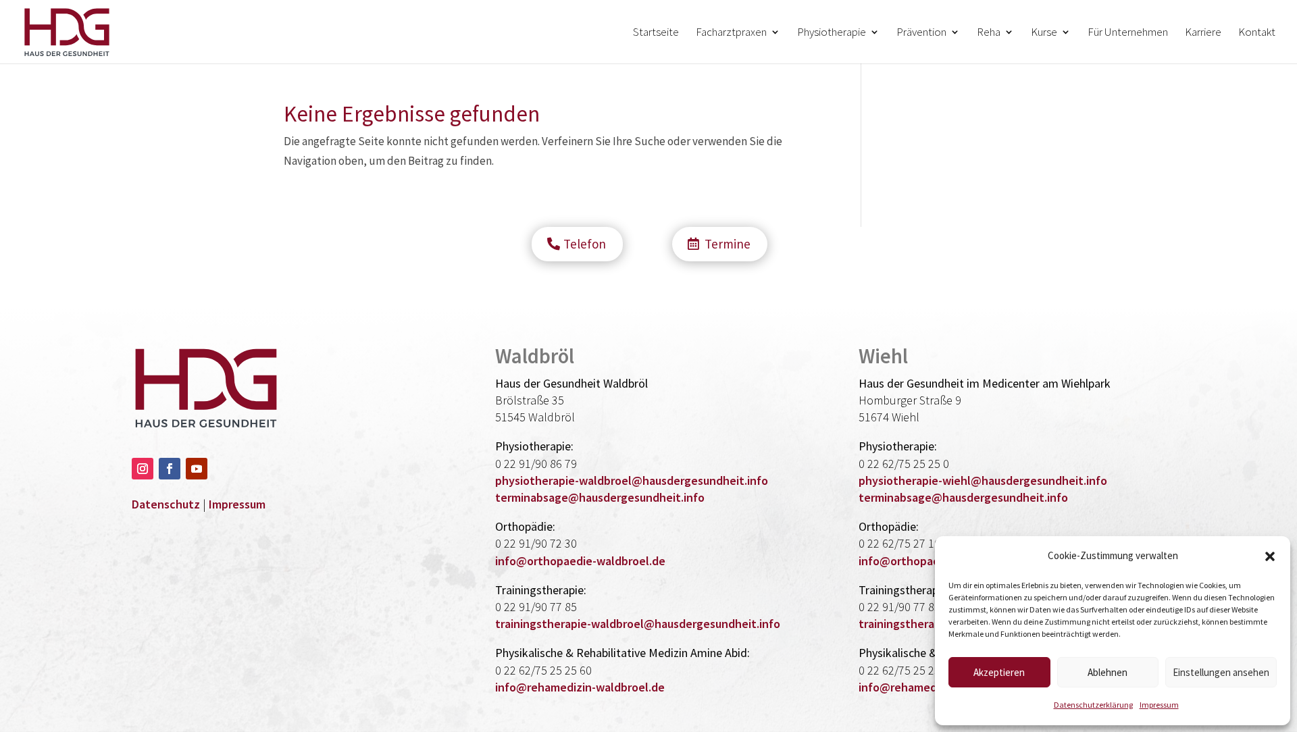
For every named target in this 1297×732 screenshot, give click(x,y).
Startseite (656, 33)
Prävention (921, 33)
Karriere (1203, 33)
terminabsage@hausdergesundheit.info (600, 497)
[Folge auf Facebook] (169, 468)
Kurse (1044, 33)
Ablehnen (1107, 672)
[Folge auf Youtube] (196, 468)
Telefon (584, 244)
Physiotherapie (831, 33)
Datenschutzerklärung (1093, 705)
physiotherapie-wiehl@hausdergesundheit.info (983, 480)
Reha (988, 33)
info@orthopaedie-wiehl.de (931, 561)
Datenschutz (166, 504)
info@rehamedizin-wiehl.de (931, 687)
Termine (728, 244)
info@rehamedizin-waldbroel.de (580, 687)
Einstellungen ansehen (1221, 672)
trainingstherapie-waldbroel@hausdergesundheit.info (637, 623)
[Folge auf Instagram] (142, 468)
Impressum (1159, 705)
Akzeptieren (999, 672)
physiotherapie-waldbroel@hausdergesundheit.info (631, 480)
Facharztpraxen (731, 33)
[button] (1270, 556)
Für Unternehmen (1128, 33)
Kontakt (1256, 33)
